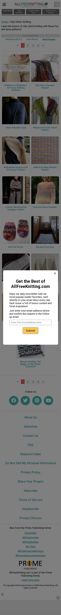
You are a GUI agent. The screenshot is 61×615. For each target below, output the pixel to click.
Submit (30, 330)
